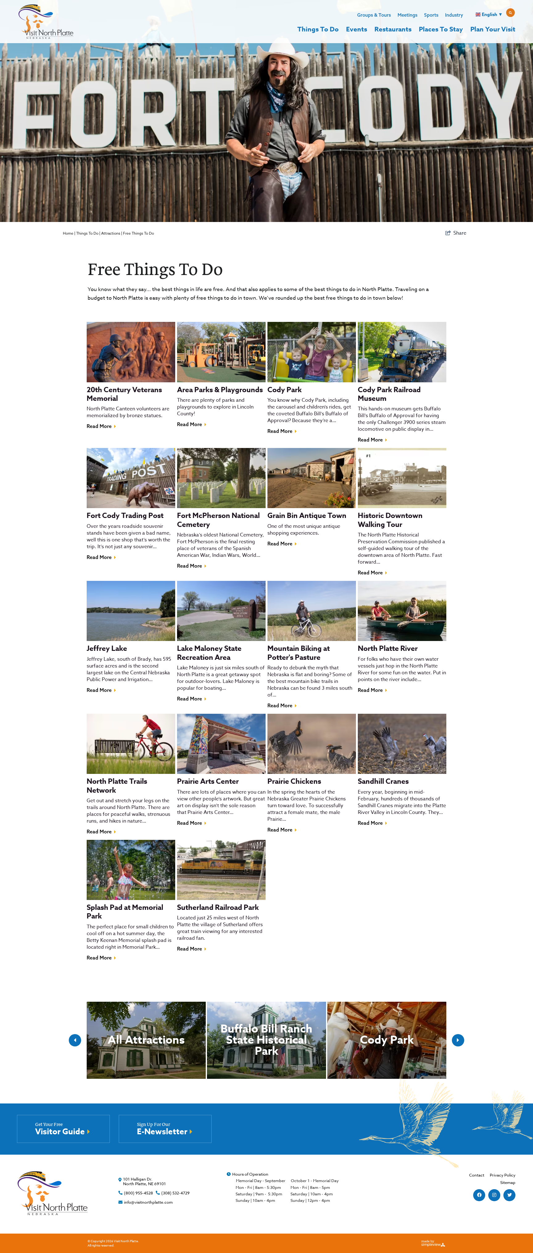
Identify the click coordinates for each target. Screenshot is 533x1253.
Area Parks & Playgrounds (220, 390)
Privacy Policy (502, 1175)
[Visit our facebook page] (479, 1195)
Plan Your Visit (492, 29)
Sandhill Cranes (383, 781)
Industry (454, 15)
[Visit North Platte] (46, 21)
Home (68, 233)
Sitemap (507, 1182)
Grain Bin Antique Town (306, 516)
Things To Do (318, 29)
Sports (431, 15)
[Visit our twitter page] (509, 1195)
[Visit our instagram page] (494, 1195)
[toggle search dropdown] (510, 12)
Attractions (110, 233)
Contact (476, 1175)
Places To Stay (441, 29)
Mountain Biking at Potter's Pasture (298, 652)
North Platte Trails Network (117, 785)
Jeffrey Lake (107, 648)
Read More (99, 426)
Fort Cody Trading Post (125, 516)
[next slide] (458, 1040)
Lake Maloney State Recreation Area (209, 652)
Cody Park (284, 390)
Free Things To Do (138, 233)
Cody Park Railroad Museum (389, 394)
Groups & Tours (374, 15)
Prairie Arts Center (208, 781)
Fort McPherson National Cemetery (218, 520)
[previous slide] (75, 1040)
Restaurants (392, 29)
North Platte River (388, 648)
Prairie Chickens (294, 781)
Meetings (407, 15)
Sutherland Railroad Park (218, 907)
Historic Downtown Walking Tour (390, 520)
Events (356, 29)
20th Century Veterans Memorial (124, 394)
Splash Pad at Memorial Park (125, 911)
